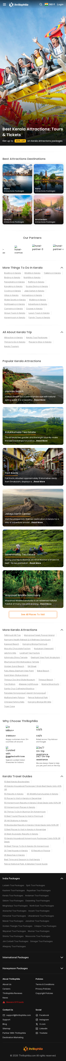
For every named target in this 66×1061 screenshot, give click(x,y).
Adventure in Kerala (37, 304)
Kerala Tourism (11, 346)
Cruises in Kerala (34, 308)
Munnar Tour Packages (39, 931)
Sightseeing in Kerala (14, 304)
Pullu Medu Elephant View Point (19, 670)
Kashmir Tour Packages (14, 890)
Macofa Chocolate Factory (17, 648)
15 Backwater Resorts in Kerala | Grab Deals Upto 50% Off (31, 825)
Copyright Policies (44, 993)
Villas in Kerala (11, 295)
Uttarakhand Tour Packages (41, 916)
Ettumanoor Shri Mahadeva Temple (21, 662)
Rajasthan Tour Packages (39, 890)
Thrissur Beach (45, 679)
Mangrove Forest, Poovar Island (39, 635)
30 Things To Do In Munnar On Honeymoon (25, 811)
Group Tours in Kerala (14, 313)
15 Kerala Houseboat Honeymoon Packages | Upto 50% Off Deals (32, 840)
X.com (42, 1024)
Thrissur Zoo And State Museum (19, 679)
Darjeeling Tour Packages (37, 900)
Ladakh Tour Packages (13, 885)
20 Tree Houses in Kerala (16, 850)
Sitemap (6, 1028)
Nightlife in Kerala (32, 277)
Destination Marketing (13, 1037)
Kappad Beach (11, 644)
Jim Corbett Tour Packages (15, 941)
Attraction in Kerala (13, 337)
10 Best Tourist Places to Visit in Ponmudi (23, 816)
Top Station (9, 684)
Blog (5, 1024)
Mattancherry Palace (14, 697)
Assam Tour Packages (39, 911)
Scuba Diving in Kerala (37, 286)
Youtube (43, 1033)
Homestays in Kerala (32, 295)
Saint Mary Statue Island (16, 675)
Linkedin (43, 1028)
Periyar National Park (38, 697)
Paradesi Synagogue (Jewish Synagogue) (25, 693)
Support (6, 1019)
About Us (7, 984)
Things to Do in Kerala (14, 342)
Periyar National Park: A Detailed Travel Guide (25, 864)
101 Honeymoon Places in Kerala (19, 807)
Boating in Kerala (12, 273)
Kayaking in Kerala (13, 286)
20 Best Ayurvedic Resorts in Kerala (21, 834)
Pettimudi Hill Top (12, 635)
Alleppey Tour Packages (14, 946)
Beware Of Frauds (15, 1002)
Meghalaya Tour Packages (15, 906)
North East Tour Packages (42, 906)
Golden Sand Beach (14, 666)
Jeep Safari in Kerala (34, 290)
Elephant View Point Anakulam (45, 657)
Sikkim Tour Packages (13, 900)
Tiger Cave (9, 706)
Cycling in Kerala (12, 290)
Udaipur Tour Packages (45, 926)
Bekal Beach (43, 670)
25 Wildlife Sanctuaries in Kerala (42, 794)
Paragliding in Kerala (14, 282)
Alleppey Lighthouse (28, 684)
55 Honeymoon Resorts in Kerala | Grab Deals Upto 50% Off (32, 802)
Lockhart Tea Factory (30, 653)
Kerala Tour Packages (36, 337)
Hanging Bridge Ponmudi (34, 644)
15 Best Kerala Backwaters (16, 781)
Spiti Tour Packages (35, 885)
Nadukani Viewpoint (44, 648)
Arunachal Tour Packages (14, 911)
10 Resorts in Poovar (40, 850)
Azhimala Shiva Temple (15, 657)
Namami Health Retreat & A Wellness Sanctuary (27, 639)
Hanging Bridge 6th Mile (39, 702)
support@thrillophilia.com (18, 1015)
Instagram (44, 1019)
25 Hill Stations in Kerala (15, 820)
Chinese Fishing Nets (14, 702)
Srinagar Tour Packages (41, 941)
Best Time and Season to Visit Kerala (22, 859)
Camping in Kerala (13, 308)
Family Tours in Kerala (39, 317)
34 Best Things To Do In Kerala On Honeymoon (26, 846)
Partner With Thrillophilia (14, 1033)
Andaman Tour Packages (37, 895)
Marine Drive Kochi (50, 684)
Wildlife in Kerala (32, 273)
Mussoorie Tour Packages (37, 936)
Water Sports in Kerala (15, 299)
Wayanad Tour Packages (14, 931)
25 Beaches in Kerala (14, 855)
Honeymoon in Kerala (14, 317)
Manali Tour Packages (13, 921)
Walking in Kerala (37, 299)
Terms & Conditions (45, 984)
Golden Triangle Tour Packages (17, 926)
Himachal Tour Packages (14, 916)
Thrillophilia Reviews (12, 993)
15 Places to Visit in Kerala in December (22, 798)
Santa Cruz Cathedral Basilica (19, 688)
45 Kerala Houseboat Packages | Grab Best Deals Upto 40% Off (32, 788)
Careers (6, 989)
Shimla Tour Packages (13, 936)
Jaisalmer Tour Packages (37, 921)
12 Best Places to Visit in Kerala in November (25, 829)
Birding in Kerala (12, 277)
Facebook (44, 1015)
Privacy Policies (43, 989)
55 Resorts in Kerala (13, 794)
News (5, 998)
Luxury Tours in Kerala (39, 313)
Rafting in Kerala (36, 282)
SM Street (32, 666)
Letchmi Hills (10, 653)
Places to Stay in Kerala (40, 342)
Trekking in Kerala (52, 273)
